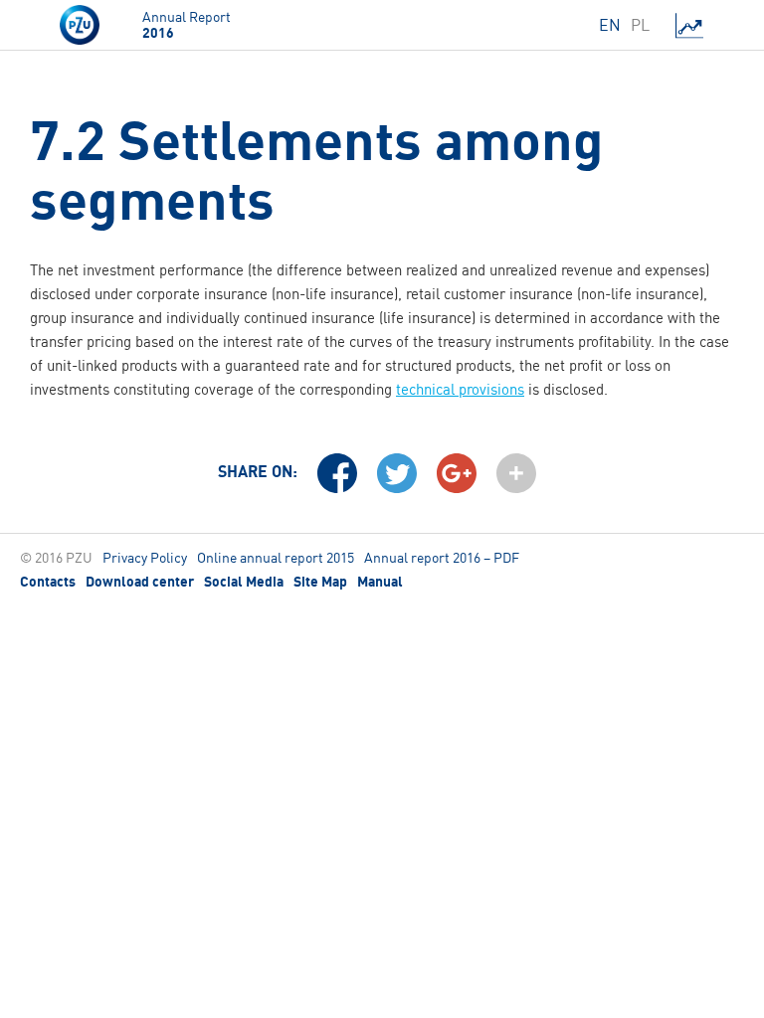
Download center (140, 582)
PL (640, 25)
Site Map (320, 582)
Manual (380, 582)
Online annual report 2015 (275, 557)
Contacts (48, 582)
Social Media (244, 582)
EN (610, 25)
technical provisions (460, 389)
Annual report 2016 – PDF (441, 557)
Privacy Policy (144, 557)
